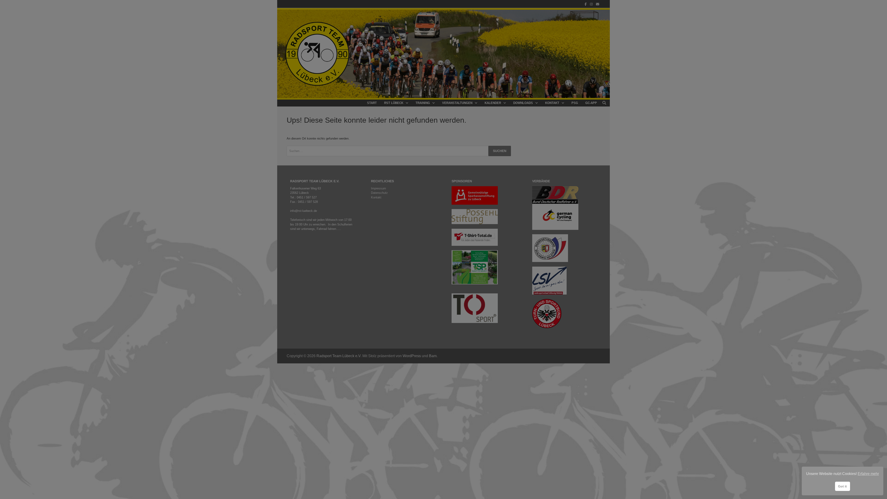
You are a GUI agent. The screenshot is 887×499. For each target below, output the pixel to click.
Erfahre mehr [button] (868, 474)
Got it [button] (842, 486)
